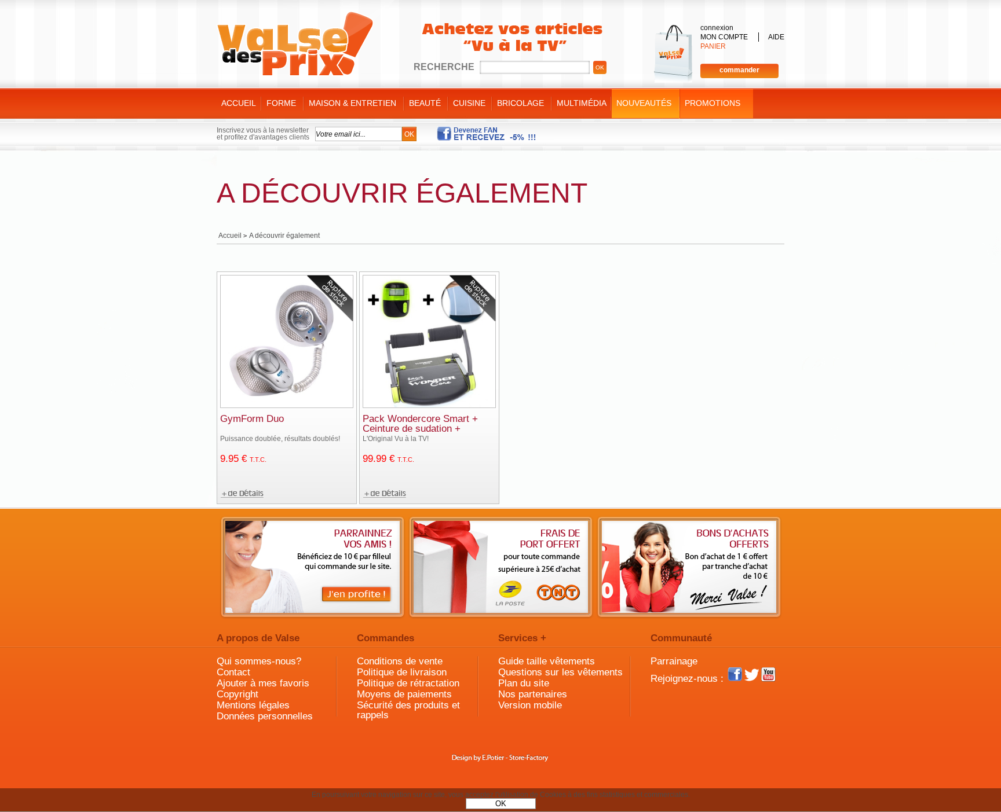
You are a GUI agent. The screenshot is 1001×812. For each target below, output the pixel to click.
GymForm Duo (252, 419)
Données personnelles (265, 716)
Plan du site (523, 683)
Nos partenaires (532, 694)
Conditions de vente (400, 661)
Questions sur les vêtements (560, 672)
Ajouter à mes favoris (263, 683)
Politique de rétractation (408, 683)
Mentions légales (253, 705)
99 (388, 458)
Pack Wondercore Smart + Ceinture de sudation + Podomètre (420, 428)
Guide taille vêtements (546, 661)
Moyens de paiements (404, 694)
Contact (233, 672)
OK (500, 803)
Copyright (237, 694)
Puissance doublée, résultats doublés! (280, 438)
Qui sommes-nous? (259, 661)
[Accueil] (295, 44)
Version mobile (530, 705)
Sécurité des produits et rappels (408, 710)
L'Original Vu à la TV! (396, 438)
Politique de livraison (402, 672)
